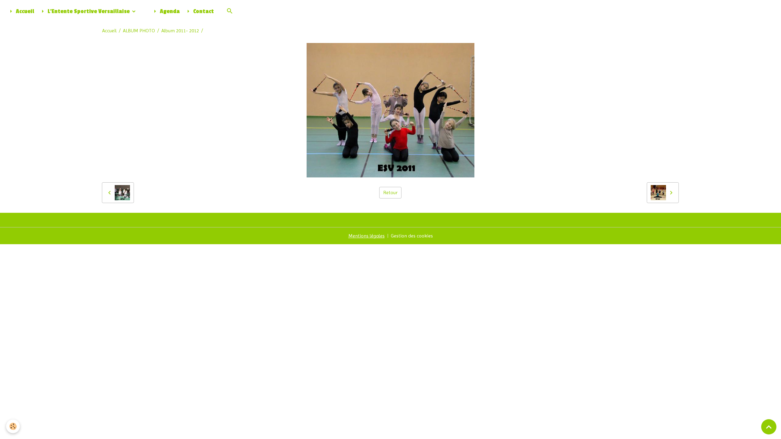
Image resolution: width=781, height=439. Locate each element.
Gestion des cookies (412, 236)
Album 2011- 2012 (180, 31)
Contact (203, 11)
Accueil (24, 11)
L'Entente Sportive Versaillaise (88, 11)
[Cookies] (13, 426)
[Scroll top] (768, 426)
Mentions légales (366, 236)
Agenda (169, 11)
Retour (390, 192)
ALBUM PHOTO (139, 31)
